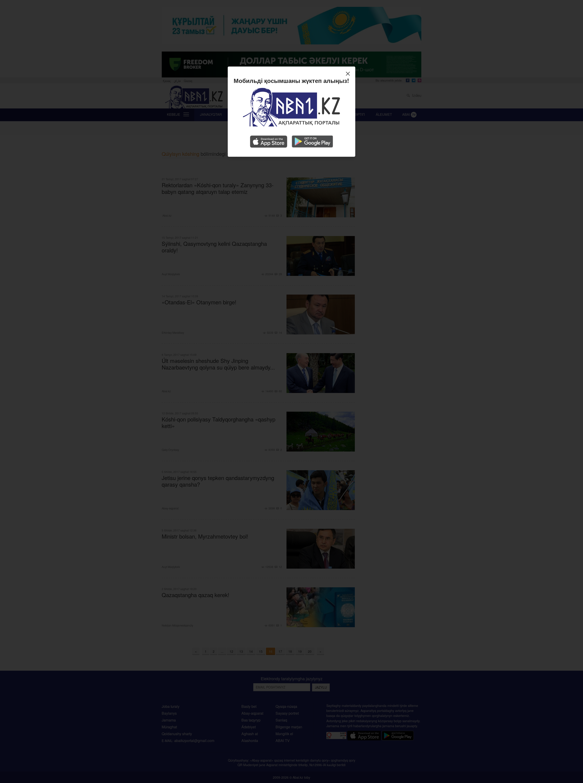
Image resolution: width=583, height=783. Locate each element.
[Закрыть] (349, 74)
